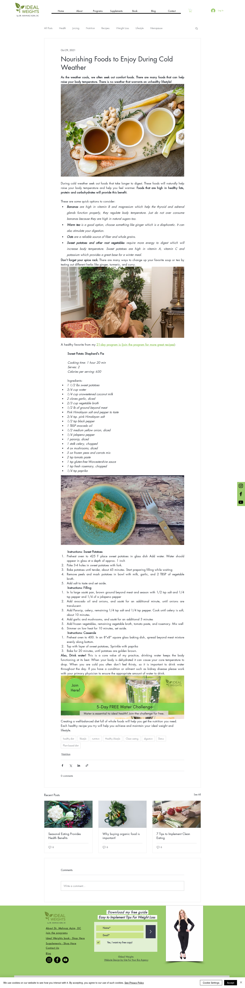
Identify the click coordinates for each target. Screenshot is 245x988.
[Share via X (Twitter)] (70, 765)
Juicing (75, 28)
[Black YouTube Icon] (241, 502)
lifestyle (83, 738)
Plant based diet (70, 745)
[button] (190, 10)
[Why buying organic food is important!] (122, 814)
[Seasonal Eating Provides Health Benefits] (68, 814)
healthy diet (68, 738)
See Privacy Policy (134, 982)
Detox (161, 738)
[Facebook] (57, 960)
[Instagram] (49, 960)
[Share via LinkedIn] (78, 765)
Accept (230, 982)
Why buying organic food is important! (121, 836)
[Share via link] (86, 765)
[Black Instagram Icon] (241, 486)
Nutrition (90, 28)
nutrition (96, 738)
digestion (148, 738)
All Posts (48, 28)
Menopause (156, 28)
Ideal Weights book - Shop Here (65, 938)
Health (62, 28)
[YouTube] (65, 960)
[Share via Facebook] (62, 765)
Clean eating (132, 738)
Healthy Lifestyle (112, 738)
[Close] (241, 982)
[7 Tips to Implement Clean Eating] (176, 814)
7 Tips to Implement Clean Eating (173, 836)
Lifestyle (140, 28)
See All (197, 794)
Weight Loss (122, 28)
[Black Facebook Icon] (241, 494)
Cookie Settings (211, 982)
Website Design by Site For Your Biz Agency (126, 959)
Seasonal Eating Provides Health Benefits (64, 836)
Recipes (106, 28)
